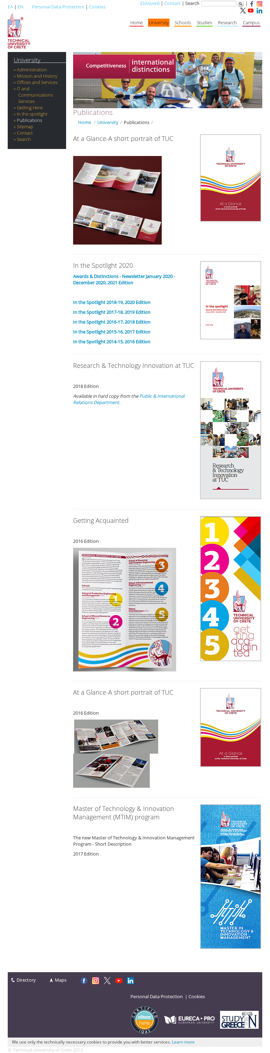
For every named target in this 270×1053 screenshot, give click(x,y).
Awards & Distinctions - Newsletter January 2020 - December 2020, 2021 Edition (124, 279)
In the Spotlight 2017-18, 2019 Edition (111, 312)
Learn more (183, 1042)
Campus (251, 22)
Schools (183, 22)
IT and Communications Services (35, 94)
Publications (29, 120)
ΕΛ (10, 7)
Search (24, 139)
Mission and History (37, 76)
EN (21, 7)
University (159, 22)
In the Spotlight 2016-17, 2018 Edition (111, 322)
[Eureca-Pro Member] (189, 1019)
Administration (32, 69)
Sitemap (25, 126)
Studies (204, 22)
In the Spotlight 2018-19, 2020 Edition (111, 302)
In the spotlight (32, 114)
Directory (26, 980)
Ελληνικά (150, 3)
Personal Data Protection (58, 7)
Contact (172, 3)
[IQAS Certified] (144, 1019)
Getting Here (30, 107)
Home (136, 22)
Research (227, 22)
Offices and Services (37, 82)
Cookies (97, 7)
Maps (60, 980)
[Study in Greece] (239, 1019)
